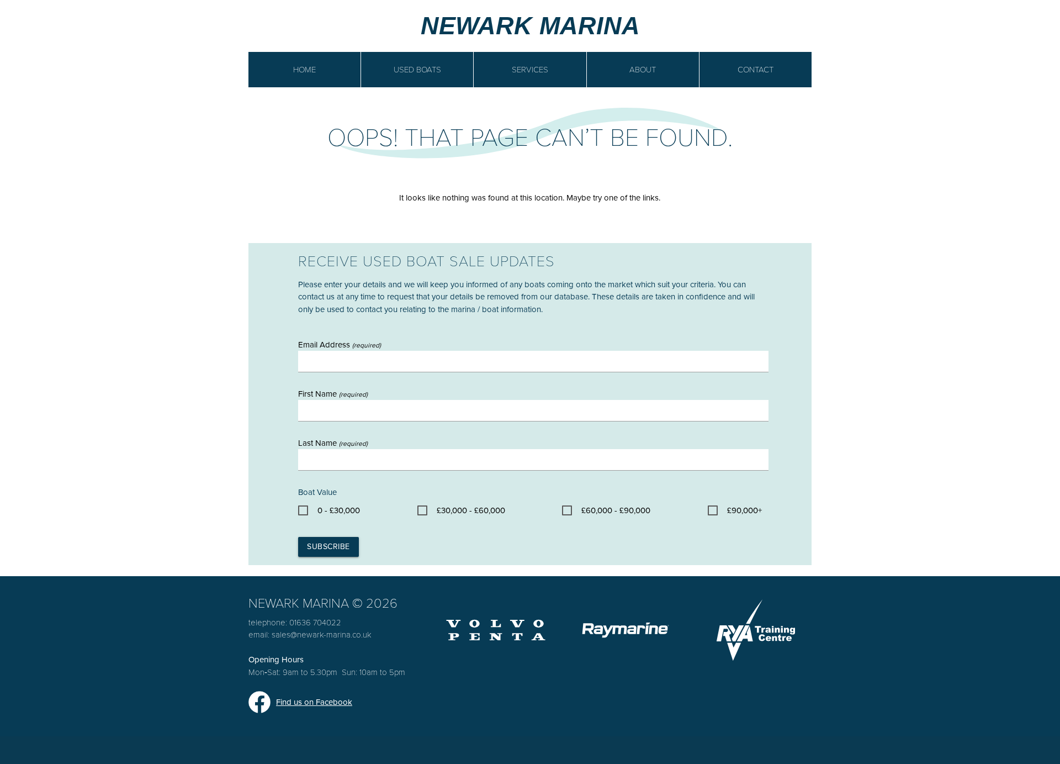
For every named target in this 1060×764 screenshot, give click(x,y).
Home (304, 70)
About (642, 70)
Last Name (333, 443)
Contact (755, 70)
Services (530, 70)
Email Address (339, 345)
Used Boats (417, 70)
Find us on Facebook (314, 702)
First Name (333, 394)
